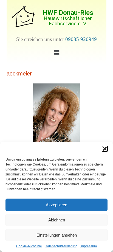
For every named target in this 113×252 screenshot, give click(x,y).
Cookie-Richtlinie (29, 246)
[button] (105, 148)
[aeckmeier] (56, 114)
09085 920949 (81, 39)
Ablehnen (56, 220)
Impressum (88, 246)
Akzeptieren (56, 204)
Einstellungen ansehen (56, 235)
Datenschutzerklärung (61, 246)
